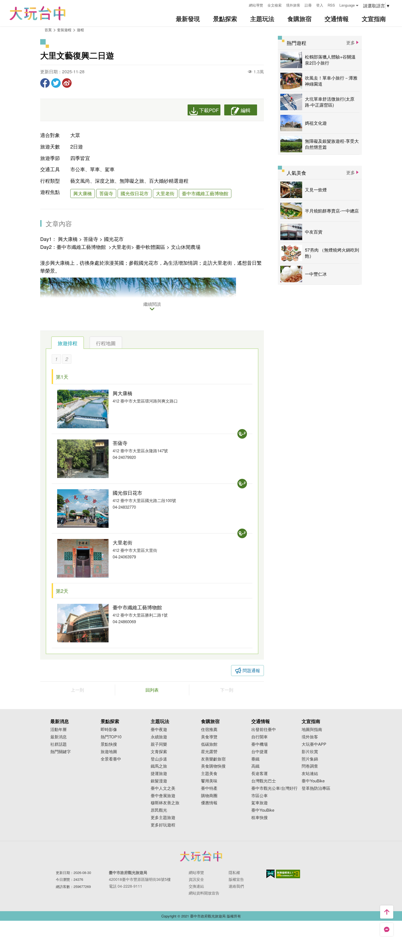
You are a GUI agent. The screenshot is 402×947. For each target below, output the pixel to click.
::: (242, 4)
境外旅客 (293, 5)
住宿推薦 (209, 729)
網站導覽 (256, 5)
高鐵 (255, 766)
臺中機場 (259, 744)
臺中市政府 (201, 856)
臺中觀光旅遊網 (37, 13)
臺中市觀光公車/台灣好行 (274, 788)
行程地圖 (106, 342)
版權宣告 (236, 879)
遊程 (80, 29)
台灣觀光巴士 (263, 781)
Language (347, 5)
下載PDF (209, 109)
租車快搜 (259, 817)
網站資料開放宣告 (204, 893)
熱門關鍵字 (60, 751)
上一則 (77, 690)
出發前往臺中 (263, 729)
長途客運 (259, 773)
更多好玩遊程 (163, 825)
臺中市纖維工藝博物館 (205, 193)
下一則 (226, 690)
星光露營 (209, 751)
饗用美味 (209, 781)
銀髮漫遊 (159, 781)
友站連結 (310, 773)
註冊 (308, 5)
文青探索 (159, 751)
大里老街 (165, 193)
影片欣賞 (310, 751)
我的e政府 (270, 874)
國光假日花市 (134, 193)
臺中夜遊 (159, 729)
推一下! (56, 83)
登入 (319, 5)
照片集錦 (310, 759)
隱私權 (234, 872)
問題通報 (251, 670)
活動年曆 (58, 729)
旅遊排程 (67, 342)
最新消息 (58, 737)
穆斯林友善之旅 (165, 802)
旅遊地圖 (109, 751)
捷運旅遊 (159, 773)
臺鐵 (255, 759)
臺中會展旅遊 (163, 795)
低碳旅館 (209, 744)
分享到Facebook (45, 83)
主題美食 (209, 773)
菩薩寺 (106, 193)
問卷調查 (310, 766)
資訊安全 (196, 879)
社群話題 (58, 744)
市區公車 (259, 795)
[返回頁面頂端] (386, 912)
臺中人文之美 (163, 788)
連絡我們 (236, 886)
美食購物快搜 (213, 766)
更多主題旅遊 (163, 817)
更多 (350, 42)
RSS (331, 5)
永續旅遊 (159, 737)
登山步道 (159, 759)
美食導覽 (209, 737)
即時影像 (109, 729)
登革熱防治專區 (316, 788)
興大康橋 (82, 193)
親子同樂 (159, 744)
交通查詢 (242, 434)
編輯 (245, 109)
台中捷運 (259, 751)
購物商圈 (209, 795)
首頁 (48, 29)
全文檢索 (274, 5)
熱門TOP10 (111, 737)
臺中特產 (209, 788)
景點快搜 (109, 744)
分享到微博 (67, 83)
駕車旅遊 (259, 802)
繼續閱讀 (152, 304)
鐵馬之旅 (159, 766)
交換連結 (196, 886)
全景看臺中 (111, 759)
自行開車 (259, 737)
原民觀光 (159, 810)
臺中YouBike (262, 810)
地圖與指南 (312, 729)
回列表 (152, 690)
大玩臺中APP (314, 744)
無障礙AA (288, 874)
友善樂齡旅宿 (213, 759)
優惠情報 (209, 802)
